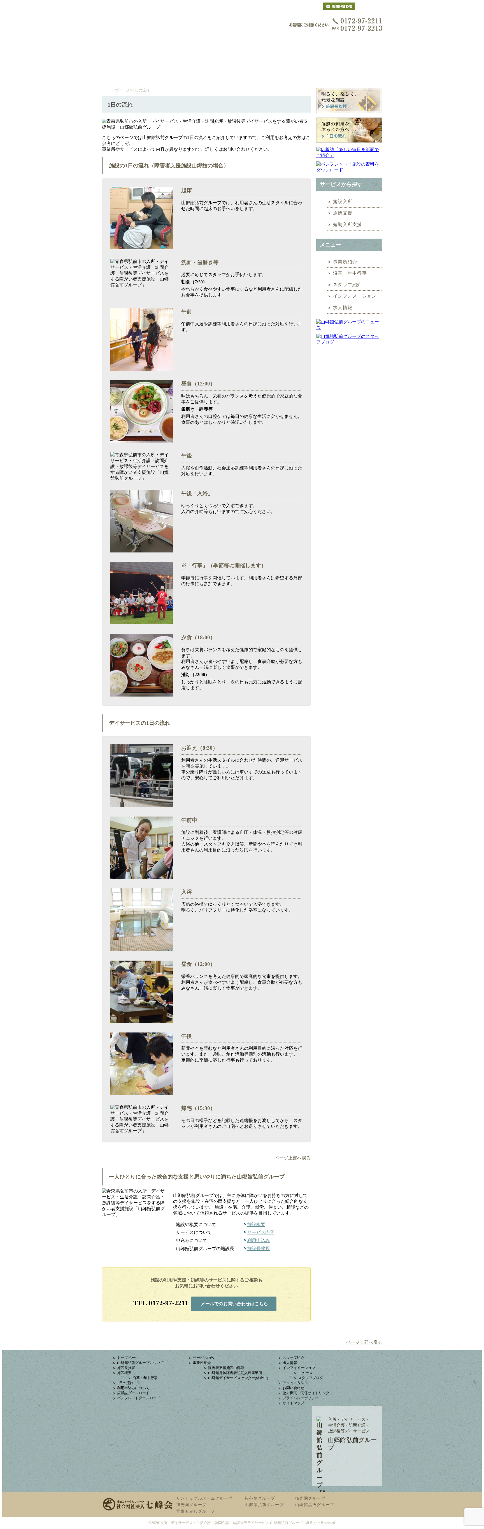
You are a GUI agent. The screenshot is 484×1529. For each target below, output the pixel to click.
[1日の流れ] (349, 130)
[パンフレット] (349, 167)
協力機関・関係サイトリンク (306, 1393)
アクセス (323, 61)
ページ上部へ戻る (293, 1158)
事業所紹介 (345, 261)
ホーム (136, 75)
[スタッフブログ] (349, 342)
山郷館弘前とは (136, 61)
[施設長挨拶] (349, 101)
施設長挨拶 (258, 1248)
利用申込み (276, 61)
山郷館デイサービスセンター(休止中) (238, 1378)
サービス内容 (229, 61)
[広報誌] (349, 153)
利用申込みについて (133, 1388)
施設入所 (342, 201)
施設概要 (183, 61)
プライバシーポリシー (300, 1398)
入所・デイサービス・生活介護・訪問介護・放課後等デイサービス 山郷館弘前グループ (231, 1523)
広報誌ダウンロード (133, 1393)
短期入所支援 (347, 224)
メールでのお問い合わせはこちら (234, 1303)
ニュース (305, 1373)
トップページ (118, 90)
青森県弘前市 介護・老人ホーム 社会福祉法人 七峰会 (371, 6)
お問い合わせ (293, 1388)
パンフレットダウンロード (138, 1398)
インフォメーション (355, 296)
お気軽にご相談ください (335, 24)
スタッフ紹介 (347, 284)
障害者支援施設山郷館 (226, 1368)
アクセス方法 (293, 1383)
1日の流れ (125, 1383)
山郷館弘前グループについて (140, 1363)
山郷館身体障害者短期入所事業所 (235, 1373)
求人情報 (342, 307)
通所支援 (342, 213)
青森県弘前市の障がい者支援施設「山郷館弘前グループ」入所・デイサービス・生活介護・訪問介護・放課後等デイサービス (159, 30)
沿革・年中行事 (350, 273)
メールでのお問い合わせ (339, 6)
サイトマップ (293, 1403)
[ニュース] (349, 325)
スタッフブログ (310, 1378)
